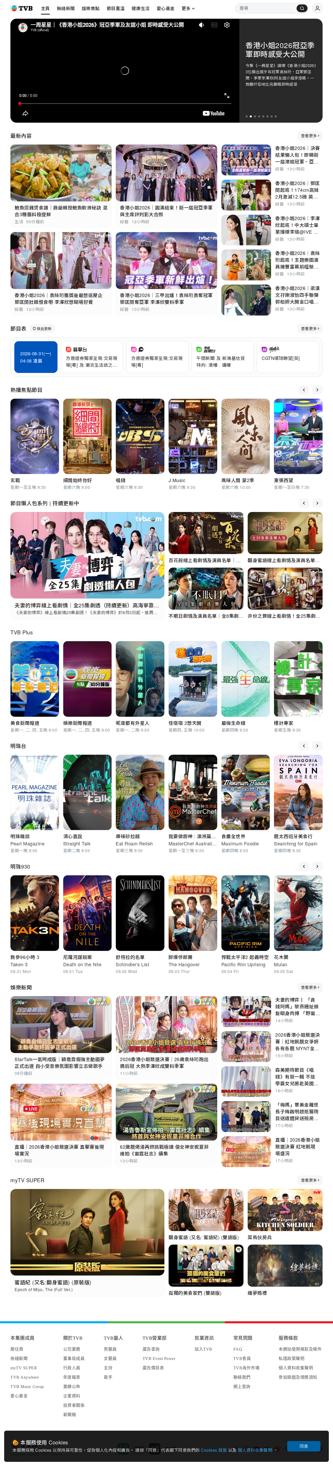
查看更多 (309, 135)
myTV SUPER (27, 1180)
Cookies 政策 (214, 1450)
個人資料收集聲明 (255, 1450)
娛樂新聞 (21, 987)
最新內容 (21, 135)
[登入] (317, 8)
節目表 (18, 328)
